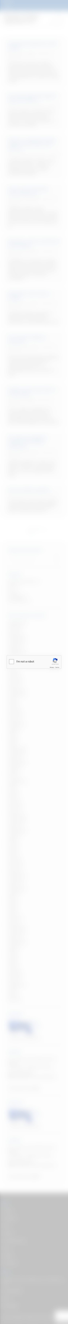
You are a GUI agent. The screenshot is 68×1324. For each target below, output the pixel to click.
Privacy (52, 667)
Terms (57, 667)
